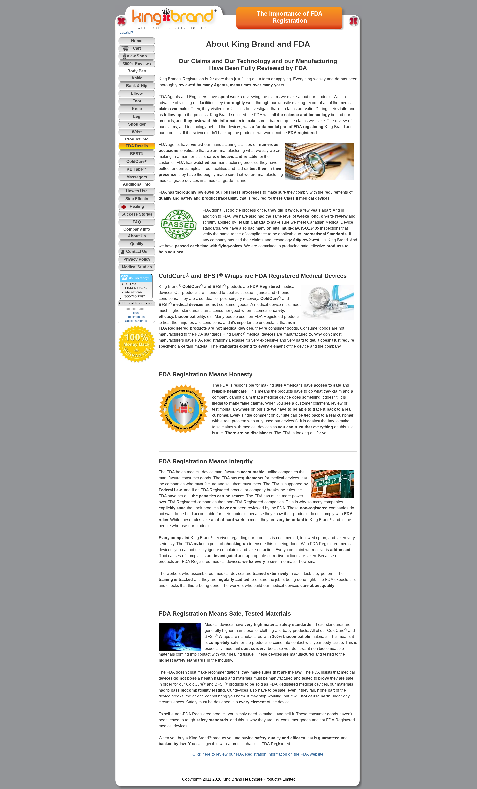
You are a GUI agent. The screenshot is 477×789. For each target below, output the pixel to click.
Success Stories (136, 321)
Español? (126, 32)
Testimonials (136, 317)
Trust (136, 313)
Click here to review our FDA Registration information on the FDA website (257, 754)
